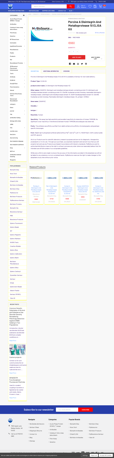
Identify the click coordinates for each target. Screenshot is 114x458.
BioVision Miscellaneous (14, 263)
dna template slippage (16, 141)
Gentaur (12, 279)
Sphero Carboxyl (15, 271)
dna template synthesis (17, 144)
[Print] (78, 63)
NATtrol (12, 151)
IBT (11, 231)
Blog (70, 10)
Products (12, 56)
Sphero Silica (14, 267)
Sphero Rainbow (15, 238)
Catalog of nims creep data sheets (16, 28)
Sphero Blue (14, 250)
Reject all (94, 455)
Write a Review (100, 32)
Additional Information (51, 71)
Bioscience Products (16, 219)
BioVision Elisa (14, 189)
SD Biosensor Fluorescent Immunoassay (14, 68)
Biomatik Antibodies (16, 177)
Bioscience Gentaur (16, 212)
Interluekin (13, 43)
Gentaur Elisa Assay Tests (16, 94)
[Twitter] (82, 63)
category (12, 104)
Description (35, 71)
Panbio (12, 53)
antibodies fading (15, 117)
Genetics (12, 36)
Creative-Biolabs (15, 246)
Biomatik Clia (14, 208)
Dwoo (11, 107)
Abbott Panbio (14, 290)
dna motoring (14, 138)
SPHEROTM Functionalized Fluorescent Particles (17, 380)
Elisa (11, 148)
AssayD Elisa (13, 83)
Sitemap (32, 441)
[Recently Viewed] (96, 6)
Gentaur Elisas (34, 10)
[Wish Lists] (91, 6)
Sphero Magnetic (15, 235)
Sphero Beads (14, 227)
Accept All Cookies (105, 455)
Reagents (13, 160)
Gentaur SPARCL (15, 294)
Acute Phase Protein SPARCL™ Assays (16, 20)
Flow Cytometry (14, 87)
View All (12, 298)
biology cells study (15, 121)
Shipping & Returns (48, 10)
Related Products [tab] (37, 167)
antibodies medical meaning (15, 155)
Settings (85, 455)
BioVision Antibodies (16, 185)
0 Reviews (66, 71)
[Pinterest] (86, 63)
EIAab (12, 283)
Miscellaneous (14, 49)
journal (12, 111)
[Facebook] (70, 63)
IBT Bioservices (14, 39)
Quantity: (71, 47)
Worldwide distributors (16, 10)
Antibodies (13, 24)
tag (11, 114)
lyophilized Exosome (16, 46)
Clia (11, 127)
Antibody (12, 77)
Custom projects (15, 357)
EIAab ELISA (14, 181)
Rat (11, 59)
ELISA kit (12, 80)
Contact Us (62, 10)
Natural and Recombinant (14, 100)
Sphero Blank (14, 258)
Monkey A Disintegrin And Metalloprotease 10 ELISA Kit (36, 189)
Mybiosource (14, 193)
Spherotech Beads (16, 287)
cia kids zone (14, 131)
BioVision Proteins (16, 204)
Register (83, 7)
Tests (11, 73)
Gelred (12, 90)
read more (12, 340)
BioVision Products (16, 196)
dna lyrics (13, 134)
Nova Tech (13, 173)
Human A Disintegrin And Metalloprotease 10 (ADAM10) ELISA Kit (67, 189)
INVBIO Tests (14, 242)
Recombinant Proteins (16, 63)
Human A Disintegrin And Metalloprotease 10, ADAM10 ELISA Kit (98, 189)
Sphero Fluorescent (16, 223)
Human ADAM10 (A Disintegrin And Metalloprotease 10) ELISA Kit (83, 189)
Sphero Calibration (16, 254)
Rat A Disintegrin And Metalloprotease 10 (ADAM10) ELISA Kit (51, 189)
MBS (11, 215)
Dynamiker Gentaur (16, 275)
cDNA (11, 124)
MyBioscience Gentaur (17, 200)
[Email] (74, 63)
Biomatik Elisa (14, 170)
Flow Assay (13, 32)
